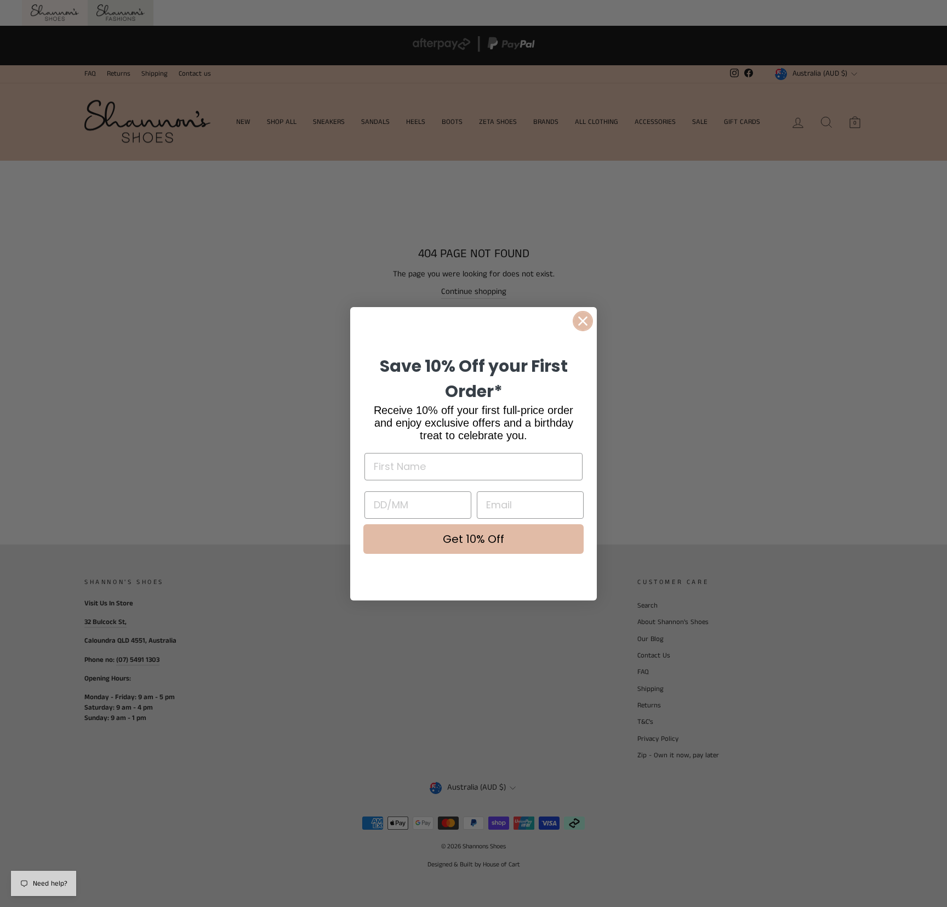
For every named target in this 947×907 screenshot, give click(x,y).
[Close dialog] (582, 321)
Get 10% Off (473, 539)
